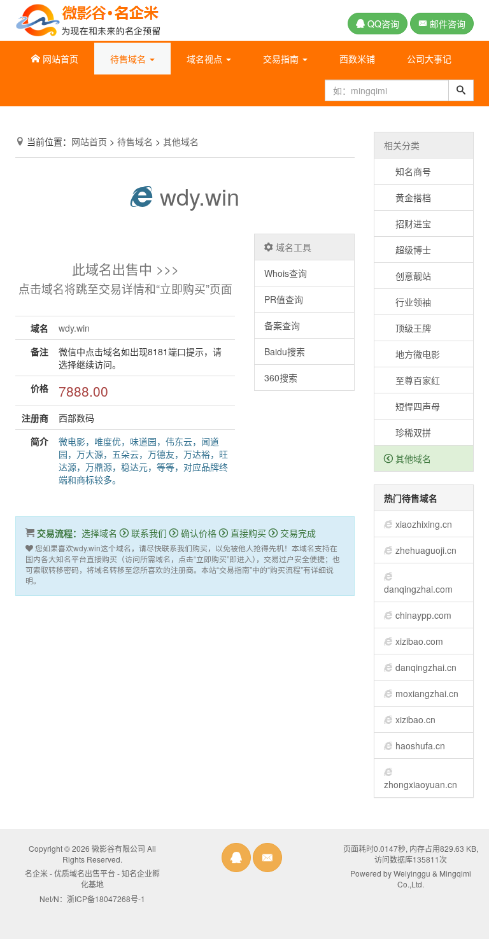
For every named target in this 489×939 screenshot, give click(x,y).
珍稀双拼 (407, 432)
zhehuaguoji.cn (426, 550)
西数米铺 (357, 58)
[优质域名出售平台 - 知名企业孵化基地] (87, 17)
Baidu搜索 (284, 351)
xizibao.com (419, 641)
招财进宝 (407, 223)
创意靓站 (407, 275)
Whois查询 (285, 273)
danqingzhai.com (418, 588)
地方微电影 (412, 354)
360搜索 (280, 377)
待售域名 (135, 141)
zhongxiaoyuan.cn (420, 784)
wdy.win (196, 196)
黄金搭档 (407, 197)
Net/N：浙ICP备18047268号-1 (92, 898)
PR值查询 (283, 299)
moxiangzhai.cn (426, 693)
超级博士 (407, 249)
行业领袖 (407, 301)
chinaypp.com (423, 615)
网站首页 (59, 58)
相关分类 (402, 145)
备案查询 (282, 325)
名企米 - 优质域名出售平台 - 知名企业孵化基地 (92, 878)
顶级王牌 (407, 327)
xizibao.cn (415, 719)
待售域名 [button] (129, 58)
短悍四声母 (412, 406)
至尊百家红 (412, 380)
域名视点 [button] (206, 58)
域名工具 (292, 247)
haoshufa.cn (420, 745)
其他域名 (181, 141)
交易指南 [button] (282, 58)
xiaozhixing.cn (423, 524)
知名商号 (407, 171)
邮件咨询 (446, 23)
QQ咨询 (382, 23)
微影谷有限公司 (118, 848)
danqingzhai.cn (426, 667)
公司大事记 (429, 58)
